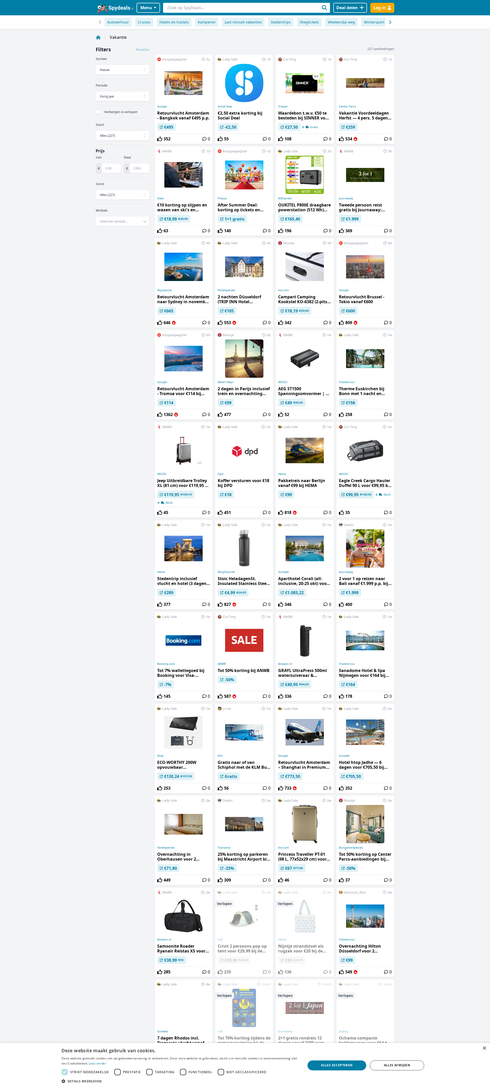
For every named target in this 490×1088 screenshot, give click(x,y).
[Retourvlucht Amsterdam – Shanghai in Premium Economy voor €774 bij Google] (305, 748)
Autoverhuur (118, 22)
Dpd (220, 474)
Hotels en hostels (174, 22)
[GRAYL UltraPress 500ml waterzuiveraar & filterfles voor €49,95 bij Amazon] (305, 656)
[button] (180, 1081)
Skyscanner (164, 290)
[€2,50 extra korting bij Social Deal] (244, 99)
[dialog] (245, 1065)
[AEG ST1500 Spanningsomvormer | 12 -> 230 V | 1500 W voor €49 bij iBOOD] (305, 375)
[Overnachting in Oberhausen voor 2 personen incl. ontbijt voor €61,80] (184, 840)
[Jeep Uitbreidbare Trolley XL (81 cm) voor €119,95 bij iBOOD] (184, 470)
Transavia (224, 847)
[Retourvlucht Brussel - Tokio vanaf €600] (365, 283)
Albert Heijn (226, 382)
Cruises (144, 22)
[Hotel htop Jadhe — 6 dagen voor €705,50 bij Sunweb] (365, 748)
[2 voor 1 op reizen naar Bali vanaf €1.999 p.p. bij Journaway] (365, 564)
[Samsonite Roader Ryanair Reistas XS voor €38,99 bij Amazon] (184, 932)
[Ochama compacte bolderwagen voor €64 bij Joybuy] (365, 1024)
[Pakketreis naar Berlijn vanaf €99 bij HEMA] (305, 470)
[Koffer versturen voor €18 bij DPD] (244, 470)
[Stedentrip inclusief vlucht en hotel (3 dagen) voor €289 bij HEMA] (184, 564)
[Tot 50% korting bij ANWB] (244, 656)
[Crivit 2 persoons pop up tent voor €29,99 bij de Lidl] (244, 932)
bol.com (283, 290)
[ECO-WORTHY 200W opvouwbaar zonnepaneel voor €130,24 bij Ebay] (184, 748)
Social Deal (225, 106)
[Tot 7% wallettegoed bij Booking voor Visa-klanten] (184, 656)
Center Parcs (347, 106)
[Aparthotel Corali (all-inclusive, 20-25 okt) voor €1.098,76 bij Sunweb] (305, 564)
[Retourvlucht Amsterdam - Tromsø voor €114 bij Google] (184, 375)
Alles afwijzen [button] (397, 1065)
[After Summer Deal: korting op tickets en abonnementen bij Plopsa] (244, 191)
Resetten (143, 49)
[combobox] (123, 221)
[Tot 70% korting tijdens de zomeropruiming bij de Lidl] (244, 1024)
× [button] (484, 1048)
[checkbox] (98, 111)
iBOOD (282, 382)
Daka (160, 198)
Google (162, 106)
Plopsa (222, 198)
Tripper (283, 106)
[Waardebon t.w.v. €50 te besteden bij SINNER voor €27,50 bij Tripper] (305, 99)
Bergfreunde (226, 572)
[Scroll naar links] (389, 22)
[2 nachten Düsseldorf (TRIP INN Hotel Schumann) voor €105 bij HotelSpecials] (244, 283)
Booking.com (166, 664)
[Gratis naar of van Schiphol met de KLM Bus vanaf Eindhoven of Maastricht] (244, 748)
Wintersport (374, 22)
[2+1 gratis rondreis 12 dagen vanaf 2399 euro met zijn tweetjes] (305, 1024)
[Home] (98, 37)
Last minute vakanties (243, 22)
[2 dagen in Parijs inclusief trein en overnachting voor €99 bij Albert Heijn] (244, 375)
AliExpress (285, 198)
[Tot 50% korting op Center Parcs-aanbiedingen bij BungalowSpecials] (365, 840)
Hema (282, 474)
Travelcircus (346, 382)
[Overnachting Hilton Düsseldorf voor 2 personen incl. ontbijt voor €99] (365, 932)
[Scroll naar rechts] (100, 22)
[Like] (159, 138)
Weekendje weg (341, 22)
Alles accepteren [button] (336, 1065)
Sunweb (283, 572)
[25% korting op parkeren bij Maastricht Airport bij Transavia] (244, 840)
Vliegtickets (309, 22)
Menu (146, 7)
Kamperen (207, 22)
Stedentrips (281, 22)
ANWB (222, 664)
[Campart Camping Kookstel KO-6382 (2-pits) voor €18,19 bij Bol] (305, 283)
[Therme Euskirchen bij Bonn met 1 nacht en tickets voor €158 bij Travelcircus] (365, 375)
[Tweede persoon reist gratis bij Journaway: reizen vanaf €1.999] (365, 191)
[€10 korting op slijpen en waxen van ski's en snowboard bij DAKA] (184, 191)
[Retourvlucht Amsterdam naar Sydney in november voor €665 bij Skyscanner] (184, 283)
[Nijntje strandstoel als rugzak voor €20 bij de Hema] (305, 932)
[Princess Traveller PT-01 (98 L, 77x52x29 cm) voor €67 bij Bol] (305, 840)
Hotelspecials (226, 290)
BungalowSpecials (351, 847)
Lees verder (97, 1063)
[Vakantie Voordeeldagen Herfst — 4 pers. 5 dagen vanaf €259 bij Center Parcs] (365, 99)
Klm (220, 755)
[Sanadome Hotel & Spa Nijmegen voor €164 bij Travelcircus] (365, 656)
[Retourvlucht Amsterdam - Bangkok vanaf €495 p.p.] (184, 99)
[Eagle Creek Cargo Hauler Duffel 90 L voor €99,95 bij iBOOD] (365, 470)
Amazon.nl (285, 664)
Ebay (160, 755)
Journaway (346, 198)
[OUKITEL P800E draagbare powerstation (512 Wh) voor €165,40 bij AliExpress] (305, 191)
